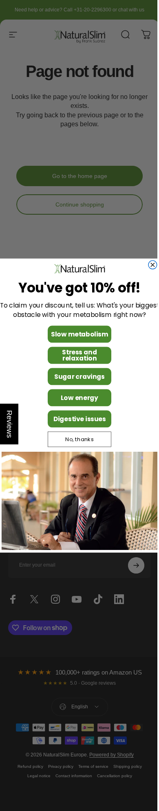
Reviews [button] (9, 424)
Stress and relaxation (76, 355)
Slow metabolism (76, 334)
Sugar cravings (76, 376)
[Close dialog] (150, 264)
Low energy (76, 397)
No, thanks (76, 439)
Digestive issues (76, 418)
